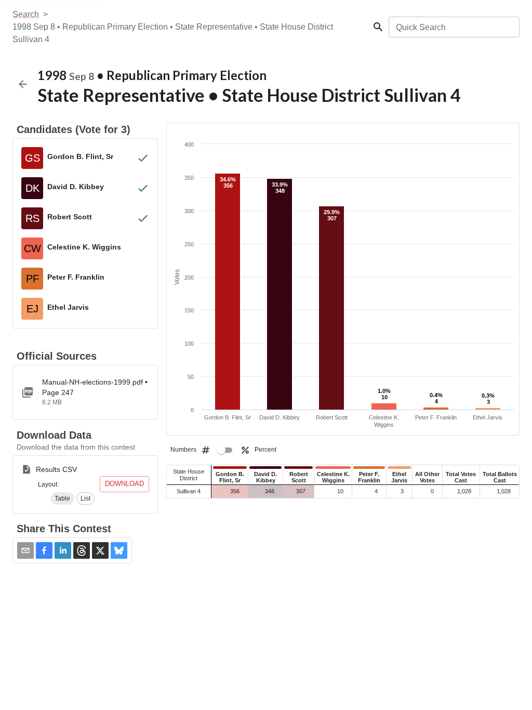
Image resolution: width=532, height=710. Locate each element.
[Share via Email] (25, 550)
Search (25, 14)
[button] (62, 498)
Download (124, 484)
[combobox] (453, 27)
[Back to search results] (22, 84)
